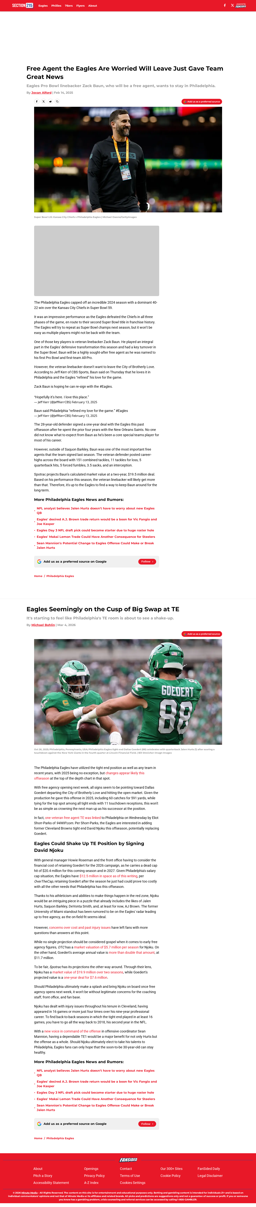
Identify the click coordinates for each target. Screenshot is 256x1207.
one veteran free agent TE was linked (73, 818)
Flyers (80, 5)
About (92, 5)
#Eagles (106, 386)
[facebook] (225, 5)
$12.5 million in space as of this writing (108, 876)
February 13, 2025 (84, 402)
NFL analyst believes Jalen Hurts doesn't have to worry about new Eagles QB (96, 511)
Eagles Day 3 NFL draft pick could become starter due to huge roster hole (95, 530)
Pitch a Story (42, 1176)
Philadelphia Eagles (60, 576)
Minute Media (29, 1192)
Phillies (56, 5)
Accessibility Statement (51, 1183)
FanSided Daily (209, 1169)
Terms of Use (130, 1176)
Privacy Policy (94, 1176)
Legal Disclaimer (210, 1176)
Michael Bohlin (43, 625)
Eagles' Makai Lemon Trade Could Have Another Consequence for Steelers (96, 537)
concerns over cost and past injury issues (80, 927)
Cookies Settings (132, 1183)
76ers (69, 5)
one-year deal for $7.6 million (85, 977)
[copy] (57, 101)
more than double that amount (132, 952)
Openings (91, 1169)
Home (38, 576)
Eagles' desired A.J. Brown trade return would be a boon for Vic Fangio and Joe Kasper (97, 522)
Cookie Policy (170, 1176)
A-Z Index (91, 1183)
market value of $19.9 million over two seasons (87, 972)
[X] (232, 5)
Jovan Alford (41, 92)
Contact (126, 1169)
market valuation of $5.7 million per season (106, 947)
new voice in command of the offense (72, 1031)
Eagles (43, 5)
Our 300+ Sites (171, 1169)
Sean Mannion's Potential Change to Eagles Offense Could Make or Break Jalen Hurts (95, 545)
